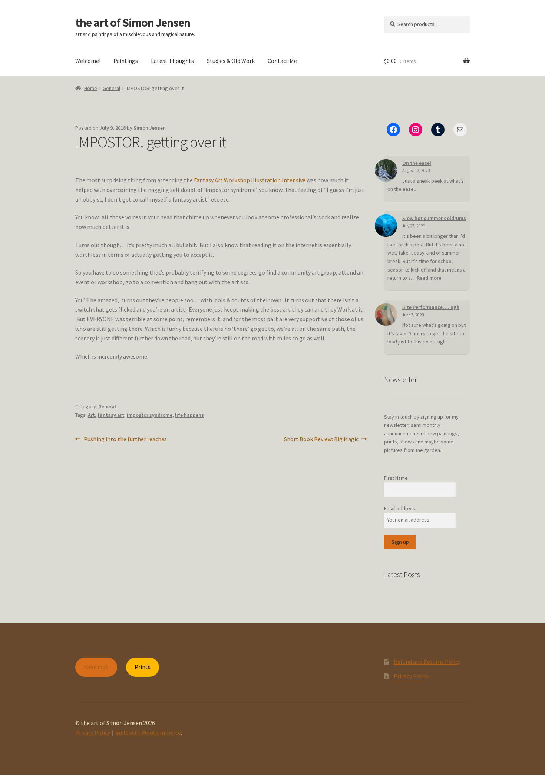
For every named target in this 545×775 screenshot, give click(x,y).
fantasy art (111, 415)
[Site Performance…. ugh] (386, 314)
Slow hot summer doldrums (434, 218)
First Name (396, 478)
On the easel (416, 163)
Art (91, 415)
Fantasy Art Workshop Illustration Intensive (249, 180)
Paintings (125, 60)
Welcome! (87, 60)
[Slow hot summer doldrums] (386, 225)
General (111, 88)
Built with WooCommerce (148, 732)
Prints (143, 667)
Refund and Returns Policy (427, 661)
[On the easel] (386, 170)
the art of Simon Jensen (132, 22)
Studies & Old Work (231, 60)
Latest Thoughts (172, 60)
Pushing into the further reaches (125, 439)
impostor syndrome (149, 415)
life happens (189, 415)
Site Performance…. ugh (430, 307)
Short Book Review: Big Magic (321, 439)
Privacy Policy (411, 676)
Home (90, 88)
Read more (429, 278)
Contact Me (282, 60)
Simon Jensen (149, 127)
